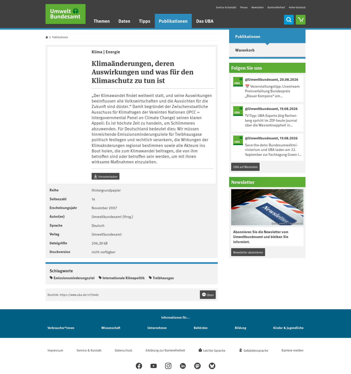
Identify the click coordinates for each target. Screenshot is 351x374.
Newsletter (257, 7)
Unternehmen (157, 327)
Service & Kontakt (226, 7)
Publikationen (173, 20)
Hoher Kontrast (297, 7)
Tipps (144, 20)
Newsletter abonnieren (248, 252)
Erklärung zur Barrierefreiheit (165, 350)
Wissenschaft (110, 327)
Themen (102, 20)
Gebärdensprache (256, 350)
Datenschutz (123, 350)
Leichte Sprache (214, 350)
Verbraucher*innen (61, 327)
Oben (210, 295)
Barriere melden (292, 350)
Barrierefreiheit (276, 7)
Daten (124, 20)
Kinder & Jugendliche (288, 327)
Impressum (55, 350)
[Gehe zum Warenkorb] (301, 20)
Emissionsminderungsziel (74, 277)
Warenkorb (245, 50)
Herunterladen (107, 176)
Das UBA (204, 20)
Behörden (201, 327)
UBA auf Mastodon (245, 167)
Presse (244, 7)
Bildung (240, 327)
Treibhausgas (163, 277)
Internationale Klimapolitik (124, 277)
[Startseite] (66, 14)
